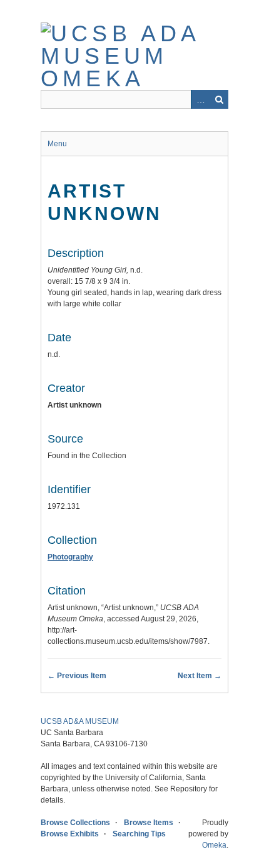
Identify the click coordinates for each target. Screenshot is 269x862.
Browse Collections (75, 822)
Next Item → (199, 675)
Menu (57, 143)
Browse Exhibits (70, 833)
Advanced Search (200, 99)
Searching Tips (139, 833)
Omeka (214, 845)
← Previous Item (77, 675)
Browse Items (148, 822)
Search (219, 99)
